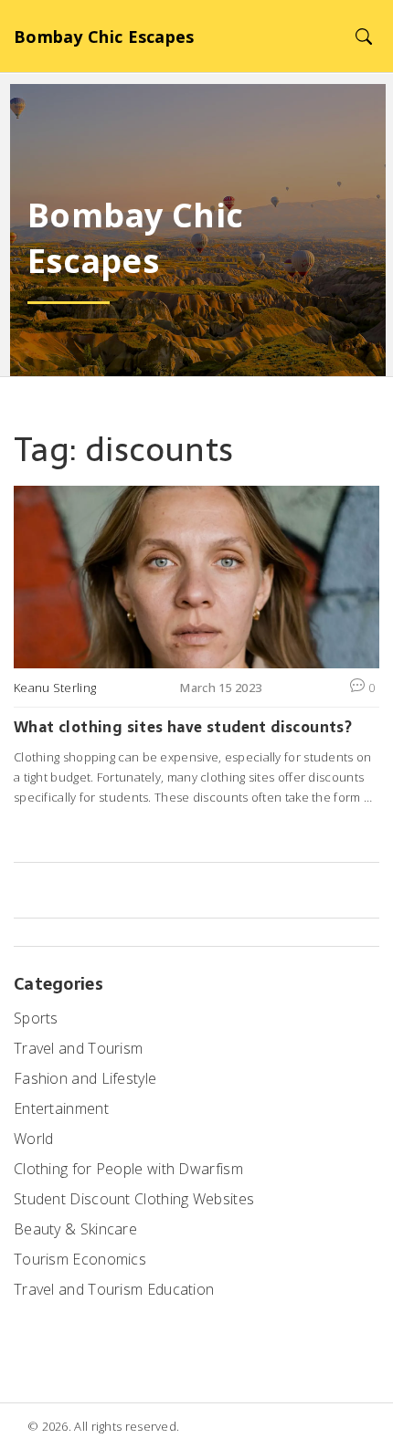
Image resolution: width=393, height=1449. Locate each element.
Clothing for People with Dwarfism (128, 1169)
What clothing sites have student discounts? (183, 727)
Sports (36, 1018)
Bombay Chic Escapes (104, 36)
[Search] (363, 36)
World (34, 1139)
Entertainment (61, 1108)
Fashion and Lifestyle (85, 1078)
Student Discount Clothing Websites (134, 1199)
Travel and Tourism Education (114, 1289)
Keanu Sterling (55, 687)
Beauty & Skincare (75, 1229)
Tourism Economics (80, 1259)
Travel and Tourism (78, 1048)
